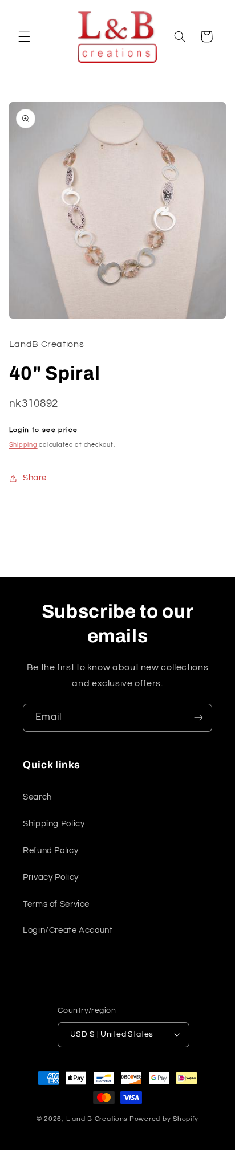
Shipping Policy (53, 823)
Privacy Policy (51, 877)
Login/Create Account (68, 930)
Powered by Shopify (163, 1119)
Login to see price (43, 430)
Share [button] (35, 478)
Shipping (23, 445)
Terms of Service (56, 904)
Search (37, 797)
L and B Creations (97, 1119)
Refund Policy (50, 850)
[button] (24, 36)
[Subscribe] (198, 718)
